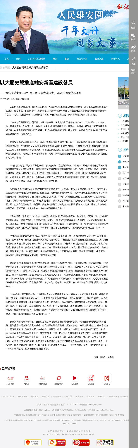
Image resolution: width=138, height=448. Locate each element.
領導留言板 (59, 384)
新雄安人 (115, 59)
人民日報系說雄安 (36, 59)
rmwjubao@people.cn (105, 410)
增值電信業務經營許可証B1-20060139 (65, 415)
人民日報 (10, 384)
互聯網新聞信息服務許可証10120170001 (30, 415)
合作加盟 (68, 396)
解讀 (67, 59)
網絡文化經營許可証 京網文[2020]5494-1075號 (56, 420)
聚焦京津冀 (82, 59)
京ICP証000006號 (115, 420)
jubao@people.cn (95, 405)
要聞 (18, 59)
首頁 (6, 59)
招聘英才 (46, 396)
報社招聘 (34, 396)
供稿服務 (79, 396)
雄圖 (62, 68)
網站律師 (113, 396)
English (87, 68)
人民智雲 (90, 384)
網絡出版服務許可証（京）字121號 (92, 420)
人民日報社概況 (7, 396)
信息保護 (124, 396)
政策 (55, 59)
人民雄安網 (25, 99)
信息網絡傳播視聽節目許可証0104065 (20, 420)
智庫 (74, 68)
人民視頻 (74, 384)
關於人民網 (22, 396)
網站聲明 (102, 396)
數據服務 (90, 396)
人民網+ (27, 384)
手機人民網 (43, 384)
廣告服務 (57, 396)
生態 (50, 68)
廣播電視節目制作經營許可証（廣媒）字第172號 (103, 415)
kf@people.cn (44, 410)
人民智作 (107, 384)
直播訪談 (99, 59)
